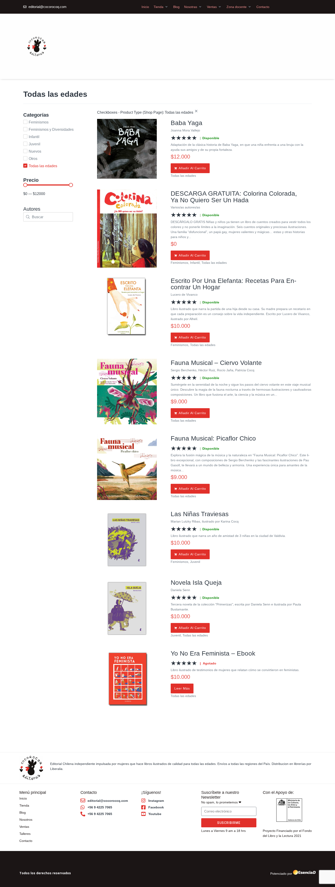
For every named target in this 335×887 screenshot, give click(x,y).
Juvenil (195, 562)
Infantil (195, 262)
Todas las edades (183, 175)
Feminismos (179, 262)
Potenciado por (281, 873)
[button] (161, 6)
